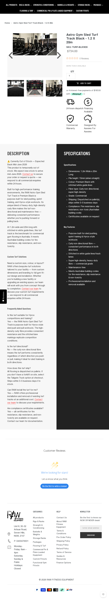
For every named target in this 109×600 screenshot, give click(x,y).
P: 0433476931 (21, 541)
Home (7, 23)
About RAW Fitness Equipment (61, 524)
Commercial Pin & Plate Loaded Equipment (40, 552)
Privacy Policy (62, 545)
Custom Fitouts (40, 559)
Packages (37, 542)
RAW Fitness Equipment (60, 580)
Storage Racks (39, 538)
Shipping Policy (63, 541)
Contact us (27, 174)
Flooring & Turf (39, 546)
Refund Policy (62, 549)
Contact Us (61, 518)
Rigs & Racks (38, 521)
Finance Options (63, 563)
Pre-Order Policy (63, 537)
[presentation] (10, 55)
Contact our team (30, 289)
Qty (72, 71)
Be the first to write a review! (54, 486)
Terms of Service (63, 552)
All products (38, 518)
